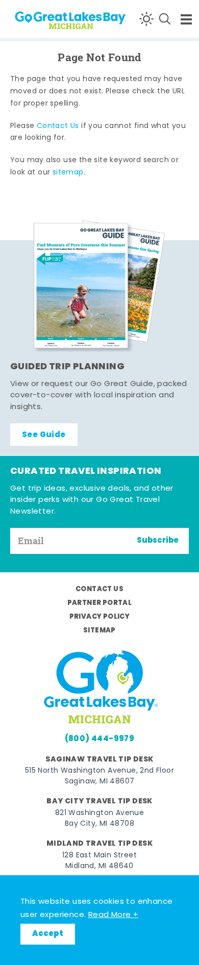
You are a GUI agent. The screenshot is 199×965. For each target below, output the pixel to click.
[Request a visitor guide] (99, 285)
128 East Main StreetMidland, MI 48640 (99, 861)
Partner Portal (99, 603)
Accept (47, 934)
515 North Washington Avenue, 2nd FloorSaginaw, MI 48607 (99, 776)
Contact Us (58, 126)
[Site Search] (164, 19)
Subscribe (158, 540)
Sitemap (99, 631)
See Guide (44, 435)
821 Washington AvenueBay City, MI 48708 (99, 818)
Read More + (113, 915)
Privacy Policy (99, 617)
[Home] (46, 19)
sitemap (68, 173)
